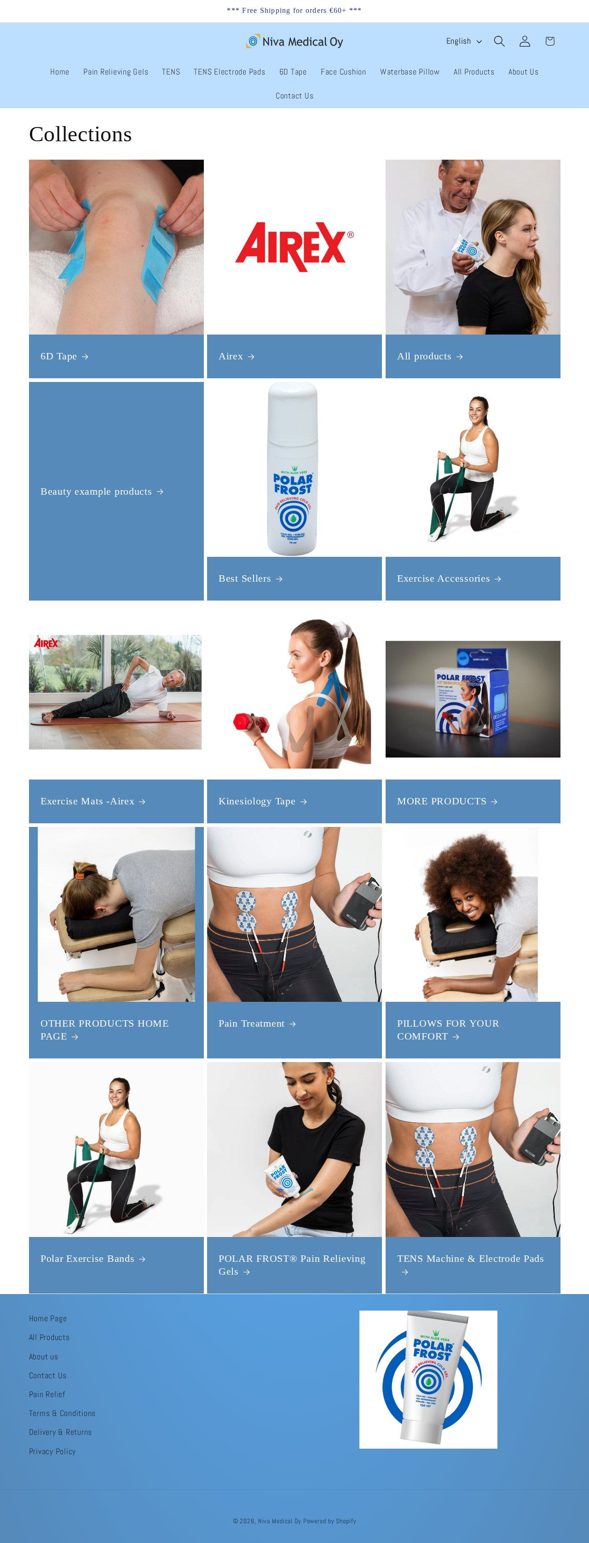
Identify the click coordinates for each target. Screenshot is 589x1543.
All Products (49, 1337)
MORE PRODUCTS (441, 801)
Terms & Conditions (62, 1413)
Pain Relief (47, 1394)
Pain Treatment (252, 1023)
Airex (231, 356)
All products (424, 356)
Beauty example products (96, 491)
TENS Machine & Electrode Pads (470, 1258)
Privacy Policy (52, 1451)
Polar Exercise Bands (87, 1258)
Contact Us (48, 1375)
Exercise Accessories (443, 578)
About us (43, 1356)
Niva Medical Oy (279, 1522)
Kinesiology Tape (257, 801)
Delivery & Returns (60, 1432)
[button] (499, 41)
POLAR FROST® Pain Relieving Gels (292, 1265)
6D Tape (58, 356)
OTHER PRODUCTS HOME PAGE (104, 1030)
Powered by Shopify (330, 1522)
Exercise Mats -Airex (87, 801)
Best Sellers (245, 578)
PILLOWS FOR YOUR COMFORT (448, 1030)
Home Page (48, 1318)
